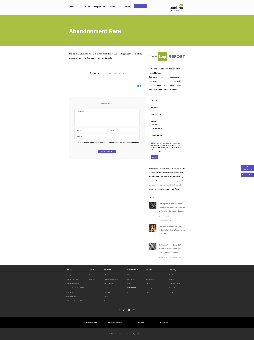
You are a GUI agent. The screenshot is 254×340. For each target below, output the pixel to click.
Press (171, 292)
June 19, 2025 (163, 257)
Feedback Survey (70, 296)
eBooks (148, 283)
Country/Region (156, 135)
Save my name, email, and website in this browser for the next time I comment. (108, 143)
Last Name (155, 107)
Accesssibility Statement (114, 322)
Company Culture (174, 283)
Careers (171, 279)
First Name (155, 100)
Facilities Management (111, 279)
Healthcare (107, 288)
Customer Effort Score (72, 279)
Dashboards (69, 292)
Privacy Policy (139, 322)
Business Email (156, 114)
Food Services (108, 283)
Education (107, 275)
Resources (125, 7)
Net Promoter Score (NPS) (73, 301)
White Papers (150, 288)
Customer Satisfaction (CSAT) (74, 288)
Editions (112, 7)
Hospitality (107, 292)
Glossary (68, 275)
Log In (129, 283)
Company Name (156, 128)
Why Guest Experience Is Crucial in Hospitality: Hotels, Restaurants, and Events (172, 230)
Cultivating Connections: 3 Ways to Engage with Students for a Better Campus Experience (171, 248)
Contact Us (172, 288)
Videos (148, 292)
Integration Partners (133, 293)
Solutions (85, 7)
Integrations (99, 7)
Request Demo (141, 6)
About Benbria (173, 275)
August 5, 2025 (163, 239)
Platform (91, 275)
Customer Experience (72, 283)
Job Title (154, 121)
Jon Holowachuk (165, 220)
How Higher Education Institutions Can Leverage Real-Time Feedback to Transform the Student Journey (172, 207)
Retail (106, 296)
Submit (154, 157)
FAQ (128, 275)
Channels (92, 279)
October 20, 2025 (164, 216)
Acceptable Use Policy (90, 322)
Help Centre (131, 279)
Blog (147, 275)
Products (73, 7)
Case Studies (150, 279)
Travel (106, 301)
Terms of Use (164, 322)
